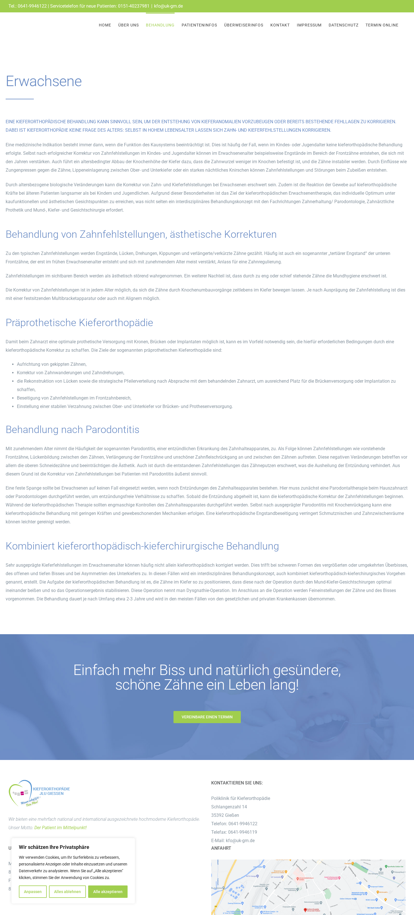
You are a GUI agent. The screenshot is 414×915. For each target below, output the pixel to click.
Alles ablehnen (67, 891)
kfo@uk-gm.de (168, 6)
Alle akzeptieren (108, 891)
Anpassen (33, 891)
